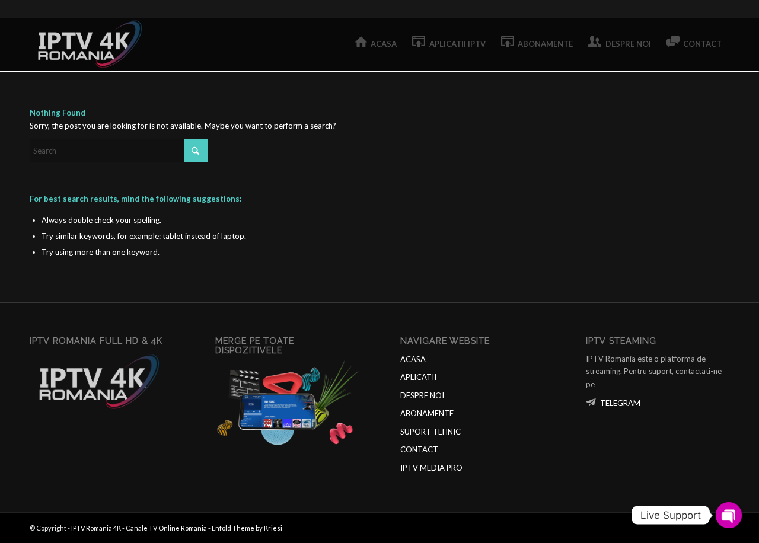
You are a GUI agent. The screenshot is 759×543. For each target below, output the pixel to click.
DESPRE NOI (422, 395)
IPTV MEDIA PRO (431, 467)
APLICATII (418, 377)
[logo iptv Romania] (92, 44)
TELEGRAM (620, 403)
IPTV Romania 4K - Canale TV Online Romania (139, 528)
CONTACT (419, 449)
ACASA (413, 359)
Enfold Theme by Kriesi (247, 528)
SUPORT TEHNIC (430, 431)
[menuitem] (376, 44)
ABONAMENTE (427, 413)
